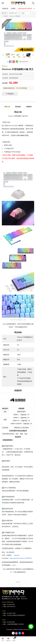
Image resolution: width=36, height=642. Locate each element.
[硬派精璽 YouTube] (23, 633)
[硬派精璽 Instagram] (16, 633)
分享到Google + (13, 61)
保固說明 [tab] (29, 106)
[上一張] (3, 55)
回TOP (18, 582)
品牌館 (13, 8)
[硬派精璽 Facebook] (19, 633)
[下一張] (32, 55)
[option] (18, 35)
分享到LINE (17, 61)
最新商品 (5, 8)
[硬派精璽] (18, 3)
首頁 (5, 13)
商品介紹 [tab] (7, 106)
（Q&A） (14, 565)
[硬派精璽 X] (13, 633)
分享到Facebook (10, 61)
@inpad (16, 555)
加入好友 (31, 626)
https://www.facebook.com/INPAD (21, 558)
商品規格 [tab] (18, 106)
